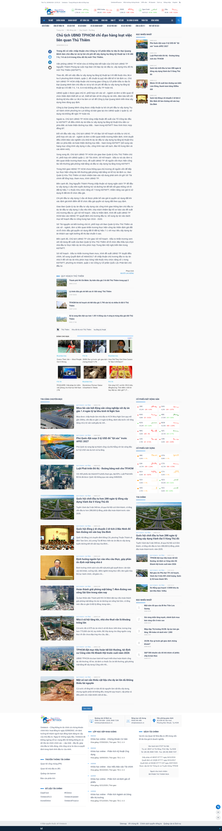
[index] (73, 10)
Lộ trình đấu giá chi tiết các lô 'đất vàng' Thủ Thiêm (90, 291)
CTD (163, 463)
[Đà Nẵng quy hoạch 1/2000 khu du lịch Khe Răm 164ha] (142, 588)
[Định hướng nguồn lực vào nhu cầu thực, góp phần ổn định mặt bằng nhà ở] (57, 568)
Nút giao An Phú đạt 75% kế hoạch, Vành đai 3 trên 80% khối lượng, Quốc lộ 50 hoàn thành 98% (165, 576)
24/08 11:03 (153, 95)
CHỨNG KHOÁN (60, 20)
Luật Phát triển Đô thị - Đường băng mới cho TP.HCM (104, 468)
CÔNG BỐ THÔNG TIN (59, 26)
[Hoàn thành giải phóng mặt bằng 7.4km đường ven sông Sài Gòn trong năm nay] (57, 598)
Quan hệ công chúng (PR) (51, 764)
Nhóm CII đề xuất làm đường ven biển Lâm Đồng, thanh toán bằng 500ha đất (165, 86)
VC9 (140, 480)
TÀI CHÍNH (95, 20)
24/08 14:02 (153, 53)
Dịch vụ (159, 2)
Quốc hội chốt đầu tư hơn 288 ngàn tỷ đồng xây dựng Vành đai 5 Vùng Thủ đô (165, 71)
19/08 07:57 (97, 677)
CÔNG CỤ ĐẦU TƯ (140, 26)
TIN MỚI (50, 20)
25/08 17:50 (97, 405)
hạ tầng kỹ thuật (100, 330)
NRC (141, 431)
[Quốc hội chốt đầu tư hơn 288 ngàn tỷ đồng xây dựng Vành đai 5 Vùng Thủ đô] (142, 69)
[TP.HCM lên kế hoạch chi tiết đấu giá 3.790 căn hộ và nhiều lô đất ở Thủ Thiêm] (61, 305)
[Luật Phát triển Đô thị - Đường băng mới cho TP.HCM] (142, 56)
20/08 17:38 (97, 647)
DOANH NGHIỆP (72, 20)
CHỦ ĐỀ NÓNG (45, 26)
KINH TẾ (113, 20)
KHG (141, 414)
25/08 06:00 (147, 646)
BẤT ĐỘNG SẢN (84, 20)
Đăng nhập (167, 2)
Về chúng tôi (133, 824)
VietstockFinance (116, 2)
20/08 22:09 (97, 586)
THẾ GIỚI (121, 20)
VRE (141, 406)
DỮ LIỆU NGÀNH (82, 26)
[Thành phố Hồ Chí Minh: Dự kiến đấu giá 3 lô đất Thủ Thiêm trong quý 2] (61, 283)
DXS (163, 406)
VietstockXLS (46, 797)
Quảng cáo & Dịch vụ (172, 824)
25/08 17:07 (147, 634)
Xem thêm (87, 708)
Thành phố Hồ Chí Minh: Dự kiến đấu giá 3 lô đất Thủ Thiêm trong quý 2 (99, 280)
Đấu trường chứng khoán (131, 2)
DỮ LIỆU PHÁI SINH (112, 26)
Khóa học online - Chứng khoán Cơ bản (109, 739)
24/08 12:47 (153, 65)
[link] (172, 20)
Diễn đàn (144, 2)
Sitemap (123, 824)
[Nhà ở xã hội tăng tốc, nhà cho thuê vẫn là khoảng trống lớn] (57, 628)
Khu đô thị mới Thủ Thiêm (81, 330)
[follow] (41, 829)
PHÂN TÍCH (145, 20)
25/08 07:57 (147, 658)
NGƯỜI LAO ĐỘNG (127, 273)
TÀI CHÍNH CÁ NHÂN (132, 20)
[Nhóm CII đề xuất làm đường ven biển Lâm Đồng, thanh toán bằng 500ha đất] (142, 84)
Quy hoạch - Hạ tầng (143, 532)
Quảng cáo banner (48, 773)
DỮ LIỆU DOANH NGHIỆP (97, 26)
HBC (141, 455)
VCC (163, 488)
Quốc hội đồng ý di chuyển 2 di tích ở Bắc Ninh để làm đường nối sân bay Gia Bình (165, 101)
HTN (163, 455)
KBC (163, 414)
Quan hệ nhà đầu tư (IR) (50, 769)
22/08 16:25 (97, 556)
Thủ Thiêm (65, 330)
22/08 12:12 (153, 80)
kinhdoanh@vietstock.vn (104, 723)
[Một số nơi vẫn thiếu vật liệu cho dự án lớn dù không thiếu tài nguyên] (57, 688)
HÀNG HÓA (104, 20)
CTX (163, 472)
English (175, 2)
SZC (163, 431)
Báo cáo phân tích (47, 778)
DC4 (141, 472)
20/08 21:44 (97, 616)
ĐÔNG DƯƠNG (155, 20)
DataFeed (44, 793)
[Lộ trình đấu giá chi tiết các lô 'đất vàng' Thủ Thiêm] (61, 294)
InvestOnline (45, 801)
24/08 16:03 (153, 40)
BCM (163, 423)
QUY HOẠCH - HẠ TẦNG (83, 405)
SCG (163, 480)
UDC (141, 488)
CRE (163, 439)
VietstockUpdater (71, 797)
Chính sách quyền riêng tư (151, 824)
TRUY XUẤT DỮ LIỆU (154, 26)
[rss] (179, 2)
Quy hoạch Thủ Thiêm (72, 276)
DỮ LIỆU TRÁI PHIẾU (126, 26)
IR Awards (152, 2)
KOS (141, 423)
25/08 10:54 (147, 611)
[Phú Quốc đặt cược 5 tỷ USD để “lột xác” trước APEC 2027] (142, 44)
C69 (140, 463)
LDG (141, 439)
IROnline (68, 793)
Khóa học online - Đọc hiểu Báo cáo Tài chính (112, 767)
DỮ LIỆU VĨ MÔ (71, 26)
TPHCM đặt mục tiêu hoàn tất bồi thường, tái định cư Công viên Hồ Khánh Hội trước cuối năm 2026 (163, 561)
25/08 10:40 (147, 623)
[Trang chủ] (51, 719)
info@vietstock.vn (137, 723)
